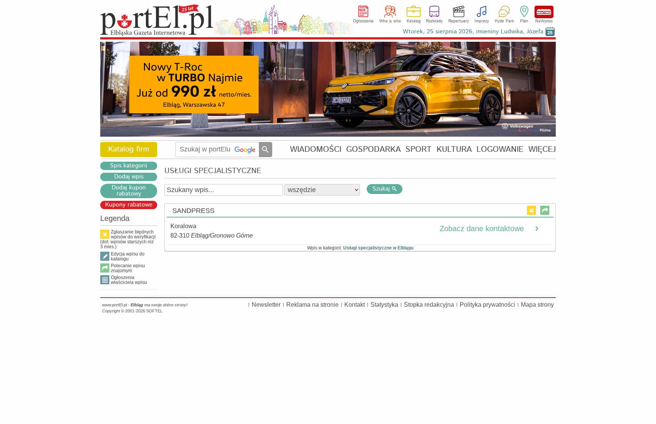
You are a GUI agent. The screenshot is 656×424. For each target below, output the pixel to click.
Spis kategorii (128, 166)
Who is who (390, 21)
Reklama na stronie (312, 304)
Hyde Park (504, 21)
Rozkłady (434, 21)
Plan (524, 21)
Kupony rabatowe (129, 205)
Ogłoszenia (363, 21)
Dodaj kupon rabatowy (129, 191)
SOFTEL (154, 311)
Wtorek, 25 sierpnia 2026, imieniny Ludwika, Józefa (473, 31)
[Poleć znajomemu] (544, 210)
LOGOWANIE (500, 149)
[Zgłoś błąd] (531, 210)
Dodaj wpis (129, 177)
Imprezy (482, 21)
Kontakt (354, 304)
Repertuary (458, 21)
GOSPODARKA (373, 149)
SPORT (418, 149)
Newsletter (266, 304)
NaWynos (544, 12)
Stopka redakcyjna (429, 304)
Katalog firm (128, 149)
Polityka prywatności (487, 304)
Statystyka (384, 304)
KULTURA (454, 149)
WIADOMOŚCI (315, 149)
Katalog (414, 21)
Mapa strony (537, 304)
